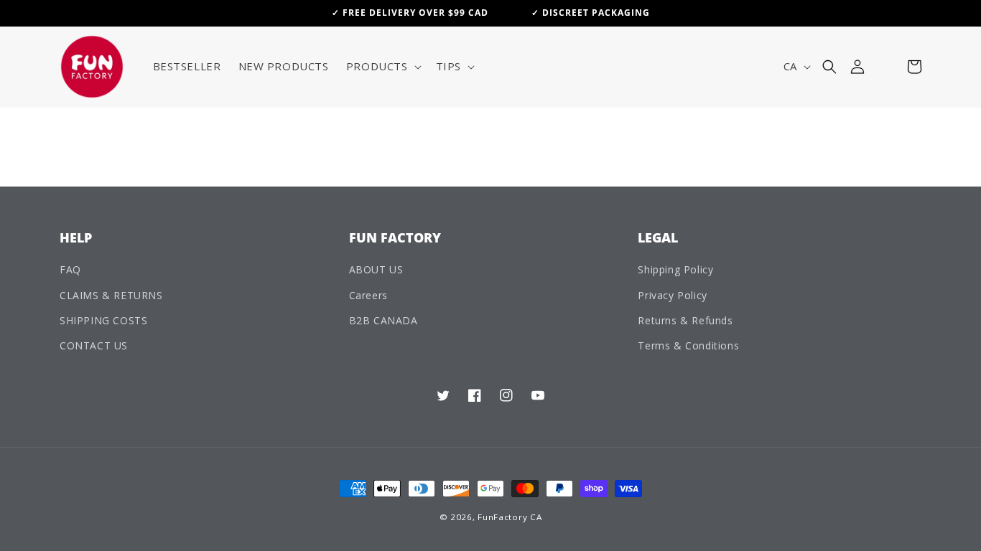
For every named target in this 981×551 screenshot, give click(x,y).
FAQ (70, 269)
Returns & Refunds (685, 320)
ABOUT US (376, 269)
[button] (382, 67)
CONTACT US (94, 345)
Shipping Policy (675, 269)
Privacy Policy (672, 295)
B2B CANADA (383, 320)
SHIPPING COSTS (103, 320)
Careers (368, 295)
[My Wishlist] (885, 67)
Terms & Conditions (688, 345)
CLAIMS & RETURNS (111, 295)
